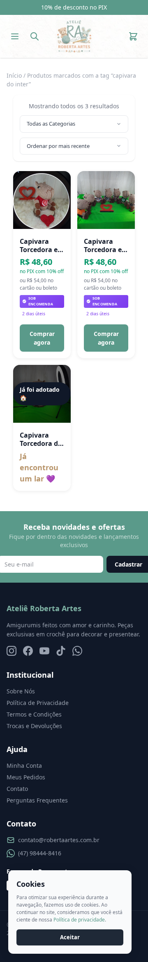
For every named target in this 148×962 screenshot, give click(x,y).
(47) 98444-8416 (39, 853)
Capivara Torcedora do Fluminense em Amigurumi (41, 439)
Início (14, 75)
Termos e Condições (34, 714)
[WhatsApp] (77, 651)
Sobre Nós (21, 691)
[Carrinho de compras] (133, 36)
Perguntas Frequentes (37, 800)
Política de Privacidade (38, 703)
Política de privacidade (79, 919)
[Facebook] (28, 651)
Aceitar (70, 937)
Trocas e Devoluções (34, 726)
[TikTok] (61, 651)
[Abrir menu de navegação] (15, 36)
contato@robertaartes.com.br (58, 840)
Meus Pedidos (26, 777)
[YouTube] (44, 651)
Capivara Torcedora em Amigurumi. (42, 245)
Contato (17, 789)
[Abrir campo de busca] (34, 36)
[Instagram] (11, 651)
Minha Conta (24, 765)
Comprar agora (42, 338)
